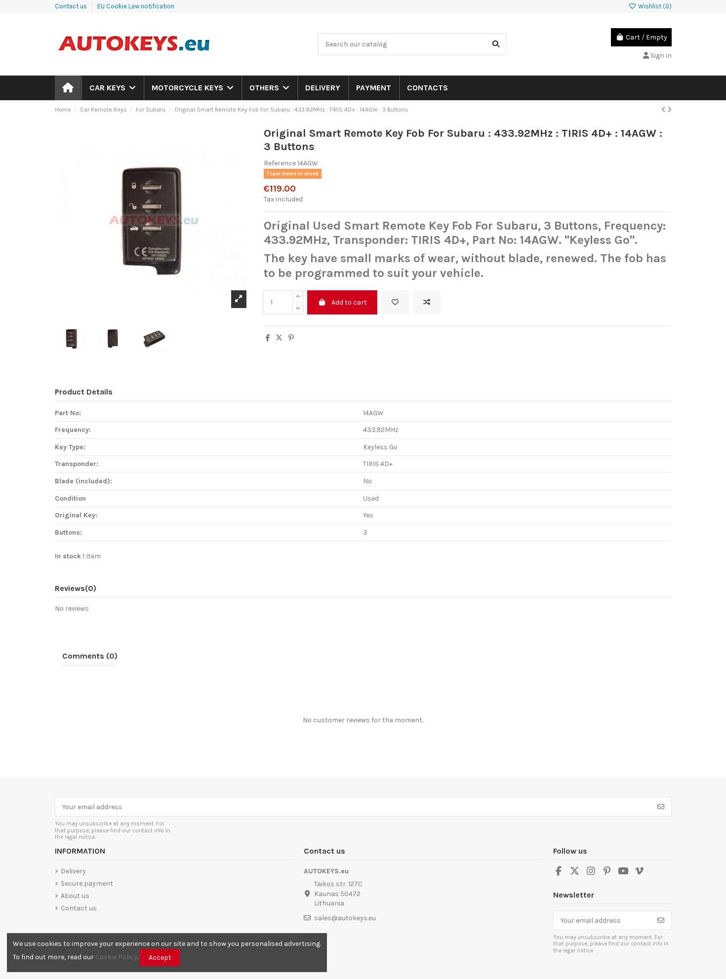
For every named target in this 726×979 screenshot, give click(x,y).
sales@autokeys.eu (345, 918)
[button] (112, 88)
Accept (160, 957)
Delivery (73, 871)
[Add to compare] (427, 302)
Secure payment (87, 883)
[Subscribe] (660, 806)
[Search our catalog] (495, 44)
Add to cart (349, 302)
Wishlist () (654, 6)
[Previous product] (664, 110)
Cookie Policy (116, 957)
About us (75, 896)
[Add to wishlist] (395, 302)
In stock (68, 556)
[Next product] (669, 110)
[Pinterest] (291, 338)
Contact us (71, 6)
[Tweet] (279, 338)
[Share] (268, 338)
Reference (280, 163)
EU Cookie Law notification (135, 6)
